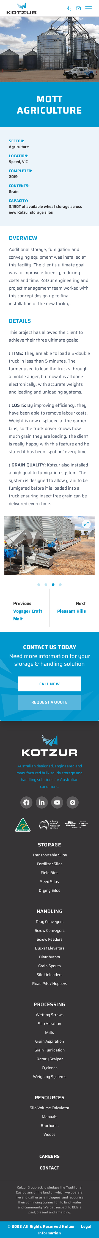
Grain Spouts (49, 966)
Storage (49, 845)
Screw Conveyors (50, 930)
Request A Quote (49, 702)
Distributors (49, 957)
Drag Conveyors (50, 922)
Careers (49, 1156)
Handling (50, 911)
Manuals (49, 1117)
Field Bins (49, 873)
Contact (49, 1167)
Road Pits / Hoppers (49, 983)
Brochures (50, 1125)
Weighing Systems (49, 1077)
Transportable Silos (49, 855)
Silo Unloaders (49, 975)
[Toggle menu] (87, 8)
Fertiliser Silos (49, 864)
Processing (49, 1004)
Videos (49, 1134)
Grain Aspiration (49, 1041)
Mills (49, 1032)
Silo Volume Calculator (49, 1108)
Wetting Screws (50, 1015)
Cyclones (49, 1068)
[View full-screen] (86, 524)
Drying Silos (49, 890)
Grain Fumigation (49, 1050)
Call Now (49, 684)
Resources (49, 1097)
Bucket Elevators (49, 948)
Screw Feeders (49, 939)
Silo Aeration (49, 1024)
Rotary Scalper (50, 1059)
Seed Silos (49, 881)
